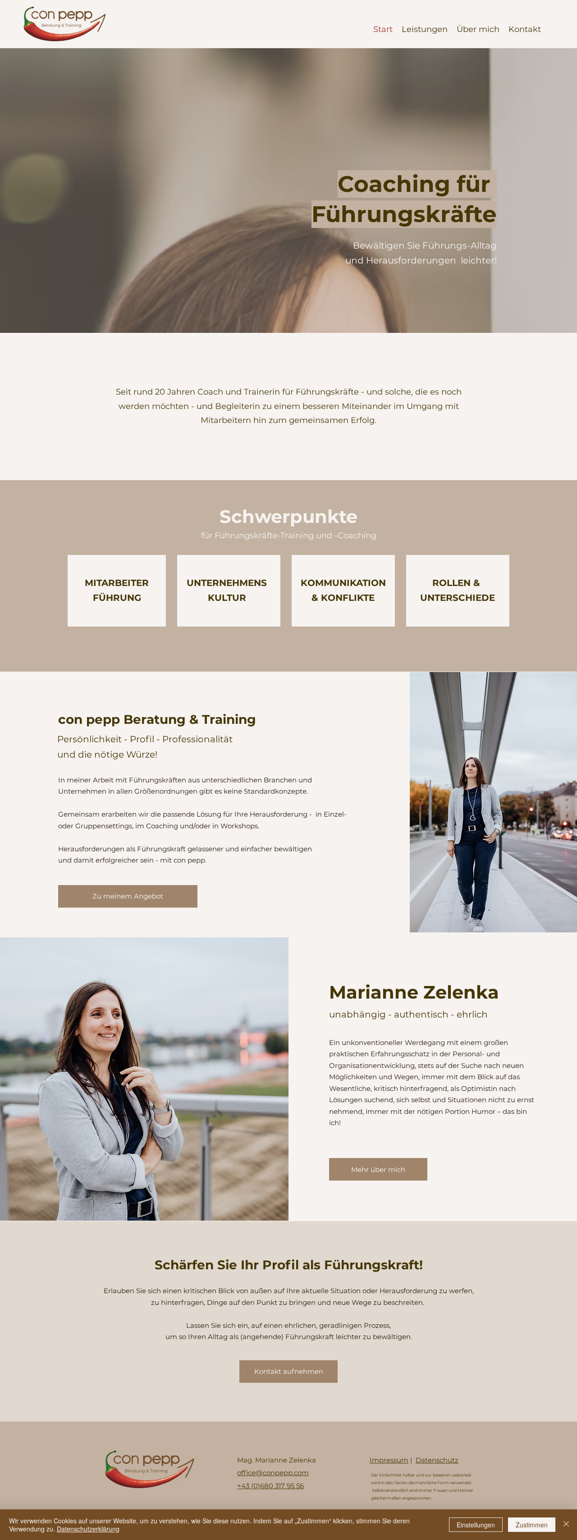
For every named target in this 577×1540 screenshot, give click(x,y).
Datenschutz (437, 1460)
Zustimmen (532, 1524)
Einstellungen (476, 1524)
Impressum (389, 1460)
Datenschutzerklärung (88, 1528)
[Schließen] (566, 1525)
